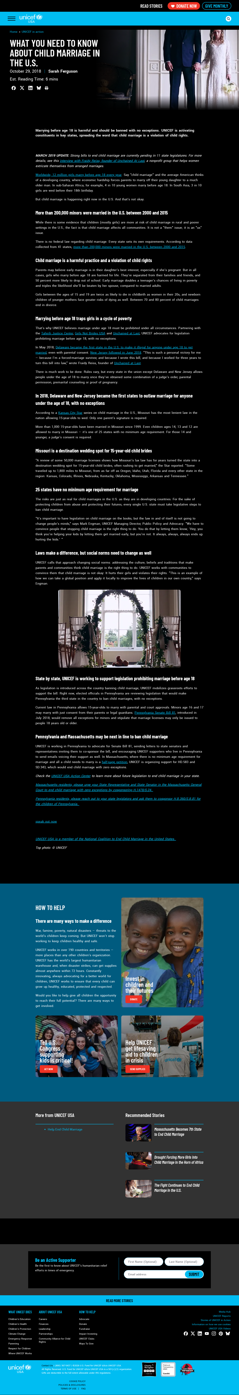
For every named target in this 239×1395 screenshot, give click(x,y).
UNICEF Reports (222, 1316)
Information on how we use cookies (211, 1324)
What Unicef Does (20, 1312)
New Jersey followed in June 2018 (115, 352)
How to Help (87, 1312)
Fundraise (84, 1329)
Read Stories (151, 6)
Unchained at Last (126, 333)
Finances (43, 1324)
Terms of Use (68, 1389)
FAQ (83, 1389)
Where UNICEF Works (20, 1353)
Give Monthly (216, 6)
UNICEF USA (31, 19)
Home (13, 32)
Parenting (13, 1343)
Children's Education (19, 1319)
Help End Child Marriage (65, 1129)
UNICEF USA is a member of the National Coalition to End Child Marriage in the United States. (106, 839)
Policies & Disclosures (72, 1385)
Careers (43, 1319)
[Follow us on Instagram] (214, 1333)
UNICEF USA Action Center (70, 776)
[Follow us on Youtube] (207, 1333)
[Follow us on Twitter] (193, 1333)
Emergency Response (20, 1338)
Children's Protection (19, 1329)
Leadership (45, 1329)
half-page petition (114, 762)
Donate (83, 1324)
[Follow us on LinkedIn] (200, 1333)
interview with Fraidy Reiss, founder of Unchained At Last (102, 161)
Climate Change (16, 1334)
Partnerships (46, 1334)
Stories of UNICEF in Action (216, 1320)
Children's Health (17, 1324)
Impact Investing (88, 1334)
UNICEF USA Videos (220, 1328)
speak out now (46, 821)
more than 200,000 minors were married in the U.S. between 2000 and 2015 (129, 247)
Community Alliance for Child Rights (54, 1340)
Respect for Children (19, 1348)
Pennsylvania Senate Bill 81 (155, 712)
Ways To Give (86, 1343)
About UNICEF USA (50, 1312)
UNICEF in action (33, 32)
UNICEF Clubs (86, 1338)
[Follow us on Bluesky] (228, 1333)
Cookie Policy (77, 1381)
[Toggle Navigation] (11, 19)
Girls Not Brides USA (90, 333)
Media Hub (225, 1311)
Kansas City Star (70, 412)
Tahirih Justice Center (57, 333)
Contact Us (47, 1365)
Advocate (84, 1319)
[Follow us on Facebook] (186, 1333)
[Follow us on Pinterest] (221, 1333)
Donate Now (186, 6)
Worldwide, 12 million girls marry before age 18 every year (79, 175)
